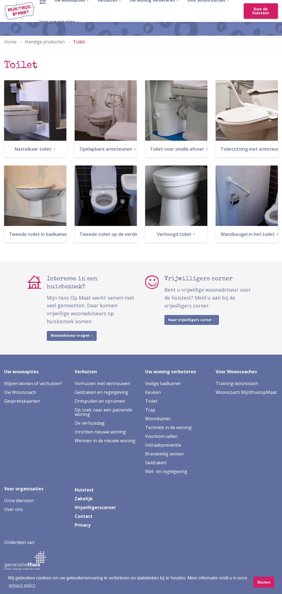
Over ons (13, 509)
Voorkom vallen (161, 436)
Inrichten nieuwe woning (100, 432)
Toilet (151, 401)
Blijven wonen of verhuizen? (33, 383)
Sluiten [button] (263, 582)
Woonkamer (158, 419)
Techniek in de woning (168, 427)
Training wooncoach (237, 383)
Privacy (83, 525)
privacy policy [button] (22, 585)
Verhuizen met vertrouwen (102, 383)
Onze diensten (19, 501)
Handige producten (45, 42)
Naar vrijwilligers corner (190, 319)
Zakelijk (84, 499)
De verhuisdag (90, 423)
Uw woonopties (21, 372)
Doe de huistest (260, 10)
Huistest (84, 490)
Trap (150, 410)
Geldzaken (156, 463)
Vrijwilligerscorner (95, 507)
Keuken (153, 392)
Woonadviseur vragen (70, 335)
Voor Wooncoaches (236, 372)
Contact (84, 516)
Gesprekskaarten (22, 401)
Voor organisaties (57, 21)
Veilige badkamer (163, 383)
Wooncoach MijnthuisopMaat (246, 392)
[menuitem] (59, 21)
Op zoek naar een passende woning (103, 412)
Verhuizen (86, 372)
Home (10, 42)
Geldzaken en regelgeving (101, 392)
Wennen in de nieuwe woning (105, 441)
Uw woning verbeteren (170, 372)
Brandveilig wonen (164, 454)
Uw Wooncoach (20, 392)
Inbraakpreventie (163, 445)
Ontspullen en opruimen (100, 401)
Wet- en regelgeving (166, 471)
